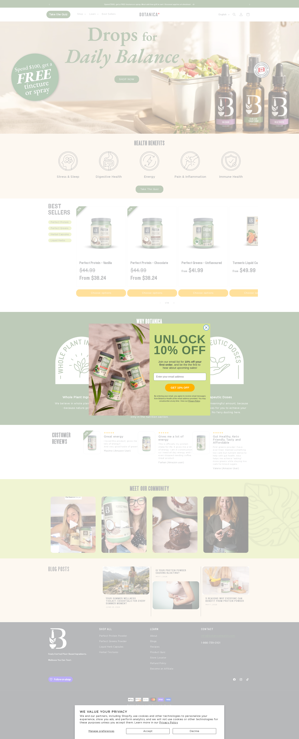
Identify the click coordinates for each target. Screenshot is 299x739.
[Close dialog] (206, 327)
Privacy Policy (168, 722)
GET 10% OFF (180, 387)
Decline (194, 731)
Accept (147, 731)
